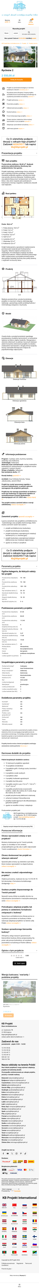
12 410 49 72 (6, 1055)
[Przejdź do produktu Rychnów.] (19, 992)
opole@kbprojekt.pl (12, 1111)
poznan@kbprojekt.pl (14, 1116)
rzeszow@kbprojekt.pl (15, 1121)
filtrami (6, 33)
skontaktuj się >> (24, 89)
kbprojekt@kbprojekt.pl (27, 817)
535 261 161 (6, 1057)
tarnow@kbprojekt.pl (14, 1130)
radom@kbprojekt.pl (13, 1118)
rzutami (16, 33)
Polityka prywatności (8, 1263)
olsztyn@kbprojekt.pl (14, 1109)
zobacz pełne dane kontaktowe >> (13, 1037)
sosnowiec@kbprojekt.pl (17, 1126)
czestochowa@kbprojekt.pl (20, 1083)
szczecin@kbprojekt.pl (15, 1128)
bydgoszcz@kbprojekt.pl (18, 1080)
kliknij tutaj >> (24, 746)
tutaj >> (13, 883)
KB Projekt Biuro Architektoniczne (11, 43)
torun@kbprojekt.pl (12, 1133)
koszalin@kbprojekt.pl (15, 1099)
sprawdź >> (31, 96)
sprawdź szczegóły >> (26, 516)
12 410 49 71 (6, 1052)
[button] (21, 128)
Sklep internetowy (17, 1275)
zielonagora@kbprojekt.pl (18, 1142)
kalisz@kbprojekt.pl (12, 1092)
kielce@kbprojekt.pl (12, 1097)
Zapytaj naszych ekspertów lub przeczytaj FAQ (18, 826)
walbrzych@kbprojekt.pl (17, 1135)
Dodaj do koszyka (16, 80)
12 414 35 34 (6, 1050)
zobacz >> (22, 104)
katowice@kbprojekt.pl (16, 1095)
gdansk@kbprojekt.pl (14, 1085)
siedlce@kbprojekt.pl (14, 1123)
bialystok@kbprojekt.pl (16, 1078)
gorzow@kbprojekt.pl (18, 1087)
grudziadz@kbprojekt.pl (16, 1090)
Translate (17, 1191)
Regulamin (20, 1263)
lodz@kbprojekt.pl (11, 1104)
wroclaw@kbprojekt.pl (15, 1140)
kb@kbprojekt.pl (19, 147)
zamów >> (21, 100)
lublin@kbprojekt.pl (12, 1102)
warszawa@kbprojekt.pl (17, 1137)
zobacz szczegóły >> (18, 504)
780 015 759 (6, 1059)
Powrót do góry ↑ (7, 1269)
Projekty (24, 43)
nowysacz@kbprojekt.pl (17, 1106)
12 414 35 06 (6, 1048)
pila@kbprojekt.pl (10, 1114)
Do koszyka (8, 1015)
